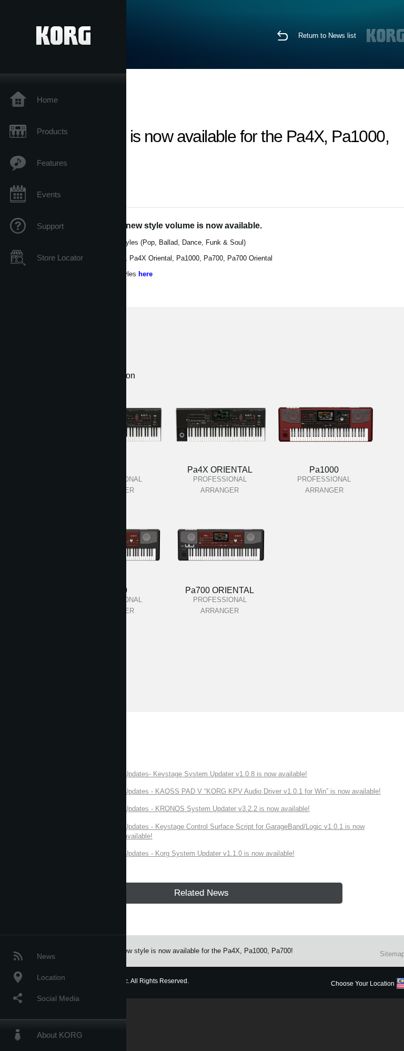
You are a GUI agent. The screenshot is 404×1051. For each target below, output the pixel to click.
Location (51, 977)
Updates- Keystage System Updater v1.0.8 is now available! (215, 774)
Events (49, 194)
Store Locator (60, 257)
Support (50, 226)
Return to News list (327, 35)
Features (52, 162)
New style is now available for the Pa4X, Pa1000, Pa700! (206, 951)
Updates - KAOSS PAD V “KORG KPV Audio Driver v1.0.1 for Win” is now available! (252, 791)
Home (47, 99)
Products (52, 131)
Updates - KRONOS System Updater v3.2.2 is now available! (217, 809)
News (46, 956)
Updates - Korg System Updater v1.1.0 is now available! (209, 853)
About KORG (60, 1034)
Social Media (58, 998)
